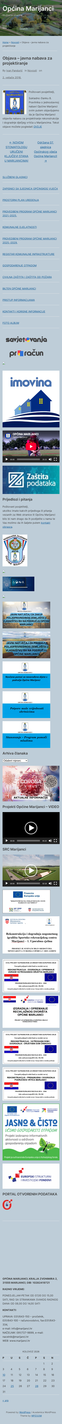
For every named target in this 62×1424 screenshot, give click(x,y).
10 (4, 1374)
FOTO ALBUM (11, 322)
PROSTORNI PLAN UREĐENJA (21, 200)
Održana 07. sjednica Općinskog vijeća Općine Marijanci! (45, 151)
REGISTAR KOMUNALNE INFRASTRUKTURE (29, 254)
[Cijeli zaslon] (55, 459)
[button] (31, 828)
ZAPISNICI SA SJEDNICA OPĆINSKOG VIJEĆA (30, 188)
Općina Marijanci (28, 8)
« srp (6, 1400)
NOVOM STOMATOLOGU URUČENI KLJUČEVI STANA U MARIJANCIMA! (16, 151)
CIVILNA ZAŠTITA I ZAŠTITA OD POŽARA (27, 277)
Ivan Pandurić (14, 70)
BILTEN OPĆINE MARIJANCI (19, 288)
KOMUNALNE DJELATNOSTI (20, 227)
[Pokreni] (6, 459)
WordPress (24, 1412)
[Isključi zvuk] (50, 459)
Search (54, 28)
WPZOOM (36, 1415)
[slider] (28, 840)
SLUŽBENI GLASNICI (15, 177)
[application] (31, 446)
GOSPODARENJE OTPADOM (20, 265)
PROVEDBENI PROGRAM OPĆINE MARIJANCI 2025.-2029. (30, 240)
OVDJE (38, 126)
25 (12, 1386)
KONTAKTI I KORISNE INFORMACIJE (24, 311)
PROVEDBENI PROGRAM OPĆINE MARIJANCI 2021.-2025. (30, 213)
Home (6, 42)
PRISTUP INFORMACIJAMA (19, 300)
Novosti (15, 42)
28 (36, 1386)
